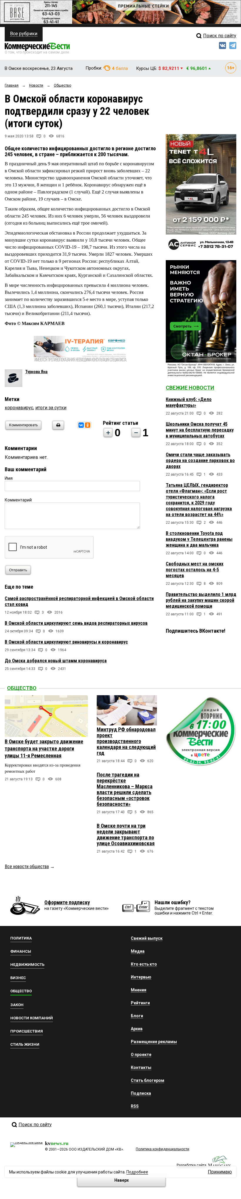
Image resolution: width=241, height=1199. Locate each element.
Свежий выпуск (147, 938)
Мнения (138, 990)
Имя (9, 478)
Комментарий (18, 500)
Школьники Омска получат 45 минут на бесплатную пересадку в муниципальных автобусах (200, 430)
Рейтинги (140, 1003)
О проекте (141, 1054)
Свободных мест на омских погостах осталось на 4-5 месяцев (194, 569)
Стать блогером (147, 1080)
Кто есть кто (144, 964)
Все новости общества (27, 866)
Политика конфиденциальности (162, 1149)
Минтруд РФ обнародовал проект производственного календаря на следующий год (126, 741)
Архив (137, 1028)
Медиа (138, 951)
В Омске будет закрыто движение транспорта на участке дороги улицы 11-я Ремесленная (44, 748)
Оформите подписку (67, 902)
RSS (135, 1106)
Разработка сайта (191, 1165)
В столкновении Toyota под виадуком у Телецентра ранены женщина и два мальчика (199, 539)
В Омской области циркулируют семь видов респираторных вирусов (76, 623)
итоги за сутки (50, 407)
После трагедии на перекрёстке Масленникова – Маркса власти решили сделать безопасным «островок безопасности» (125, 789)
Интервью (141, 977)
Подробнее (137, 1172)
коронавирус (19, 407)
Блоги (137, 1015)
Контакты (141, 1067)
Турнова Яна (36, 371)
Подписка (141, 1093)
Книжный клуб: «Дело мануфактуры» (189, 402)
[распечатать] (57, 429)
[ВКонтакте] (81, 425)
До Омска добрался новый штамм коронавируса (56, 661)
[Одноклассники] (87, 425)
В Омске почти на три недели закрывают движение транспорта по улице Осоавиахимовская (126, 834)
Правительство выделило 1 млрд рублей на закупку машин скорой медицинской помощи (201, 600)
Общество (21, 688)
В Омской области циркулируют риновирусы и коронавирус (66, 642)
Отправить (18, 570)
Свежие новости (190, 388)
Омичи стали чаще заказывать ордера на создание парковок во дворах (200, 460)
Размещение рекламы (154, 1041)
